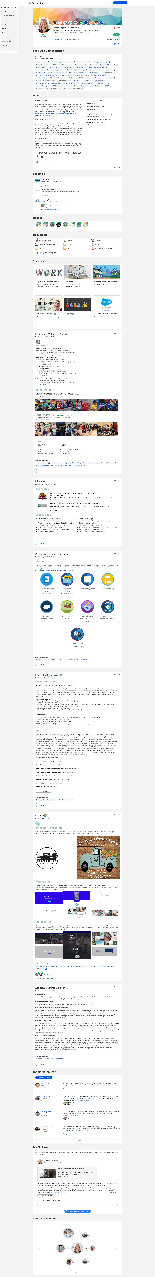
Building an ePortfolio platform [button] (48, 253)
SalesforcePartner (100, 80)
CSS (72, 62)
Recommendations (7, 41)
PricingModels (41, 70)
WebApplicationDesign (78, 70)
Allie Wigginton (46, 1112)
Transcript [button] (98, 240)
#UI (77, 112)
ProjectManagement (58, 62)
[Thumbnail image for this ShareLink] (47, 1173)
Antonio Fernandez (47, 1127)
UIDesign (68, 67)
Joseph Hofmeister (47, 1096)
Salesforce (40, 75)
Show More (79, 1100)
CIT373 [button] (97, 244)
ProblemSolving (72, 83)
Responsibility (57, 83)
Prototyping (66, 64)
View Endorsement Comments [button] (50, 209)
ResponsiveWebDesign (101, 62)
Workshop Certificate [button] (45, 240)
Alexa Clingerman (50, 1160)
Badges (4, 28)
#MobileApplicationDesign (59, 113)
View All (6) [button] (77, 1140)
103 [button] (119, 38)
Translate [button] (117, 167)
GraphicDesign (94, 72)
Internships (85, 86)
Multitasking (40, 78)
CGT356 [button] (69, 244)
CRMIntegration (57, 86)
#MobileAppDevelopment (43, 113)
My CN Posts (6, 45)
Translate (117, 333)
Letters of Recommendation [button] (47, 244)
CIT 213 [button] (41, 248)
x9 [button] (81, 227)
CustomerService (42, 83)
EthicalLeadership (42, 64)
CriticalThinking (41, 62)
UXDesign (80, 67)
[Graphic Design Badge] (38, 823)
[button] (55, 23)
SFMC (86, 80)
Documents (5, 33)
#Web (69, 113)
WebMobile (103, 75)
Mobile (69, 72)
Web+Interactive (67, 75)
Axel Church (45, 1083)
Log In (108, 3)
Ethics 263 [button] (70, 248)
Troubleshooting (42, 86)
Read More (113, 1192)
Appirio (76, 80)
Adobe (103, 64)
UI (111, 78)
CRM (50, 72)
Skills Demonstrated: (41, 461)
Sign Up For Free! (120, 3)
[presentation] (37, 30)
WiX (107, 86)
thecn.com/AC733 (60, 39)
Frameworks (72, 86)
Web (59, 72)
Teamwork (81, 72)
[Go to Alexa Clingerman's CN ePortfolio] (40, 1161)
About (4, 20)
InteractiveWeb (55, 67)
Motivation (102, 83)
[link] (42, 3)
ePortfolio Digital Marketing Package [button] (105, 248)
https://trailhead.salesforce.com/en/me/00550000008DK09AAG (54, 570)
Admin (110, 70)
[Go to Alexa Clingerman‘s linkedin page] (118, 43)
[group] (9, 641)
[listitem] (42, 205)
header (4, 11)
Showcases (5, 37)
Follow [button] (116, 34)
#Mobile (73, 113)
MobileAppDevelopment (58, 70)
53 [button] (112, 38)
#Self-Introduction (60, 1192)
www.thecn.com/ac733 (44, 1187)
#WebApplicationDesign (42, 115)
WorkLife (97, 86)
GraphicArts (53, 75)
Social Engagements (8, 50)
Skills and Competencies (8, 16)
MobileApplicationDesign (97, 67)
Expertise (4, 24)
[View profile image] (43, 25)
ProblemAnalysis (87, 83)
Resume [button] (69, 240)
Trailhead (40, 72)
